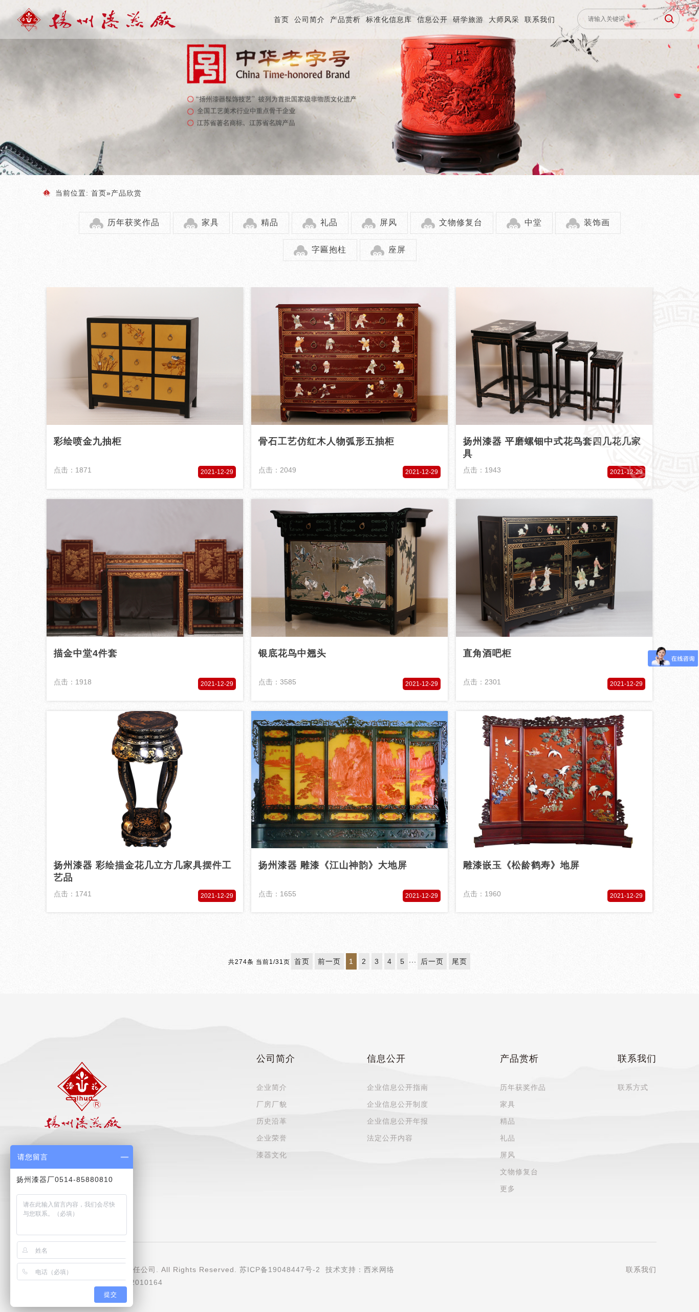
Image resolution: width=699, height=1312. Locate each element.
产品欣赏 (126, 193)
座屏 (397, 249)
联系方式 (633, 1087)
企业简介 (271, 1087)
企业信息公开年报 (397, 1121)
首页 (281, 19)
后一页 (432, 961)
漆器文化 (271, 1155)
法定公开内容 (390, 1138)
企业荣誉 (271, 1138)
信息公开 (432, 19)
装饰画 (597, 222)
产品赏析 (345, 19)
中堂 (533, 222)
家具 (210, 222)
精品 (269, 222)
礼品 (329, 222)
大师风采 (504, 19)
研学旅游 (468, 19)
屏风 (388, 222)
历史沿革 (271, 1121)
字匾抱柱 (329, 249)
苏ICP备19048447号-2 (279, 1269)
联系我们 (540, 19)
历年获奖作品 (133, 222)
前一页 (329, 961)
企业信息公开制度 (397, 1104)
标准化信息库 (389, 19)
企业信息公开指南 (397, 1087)
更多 (507, 1189)
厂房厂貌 (271, 1104)
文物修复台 (461, 222)
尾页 (459, 961)
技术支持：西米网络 (360, 1269)
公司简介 (309, 19)
